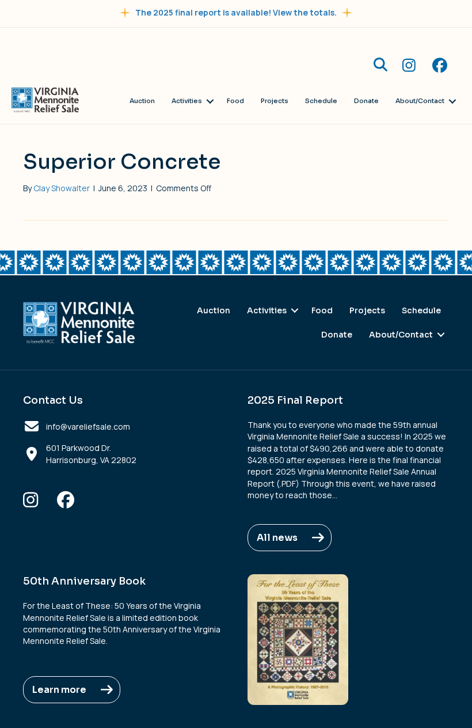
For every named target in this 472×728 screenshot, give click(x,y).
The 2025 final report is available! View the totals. (236, 12)
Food (235, 101)
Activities (187, 101)
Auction (142, 101)
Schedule (321, 101)
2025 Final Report (295, 400)
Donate (366, 101)
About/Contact (419, 101)
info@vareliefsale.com (88, 426)
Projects (274, 101)
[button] (380, 64)
